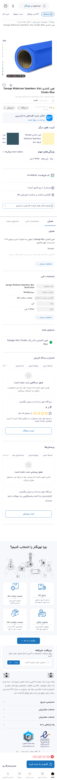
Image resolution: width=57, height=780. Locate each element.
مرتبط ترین (47, 366)
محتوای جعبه (12, 221)
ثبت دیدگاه (28, 430)
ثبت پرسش (28, 513)
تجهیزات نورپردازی (40, 22)
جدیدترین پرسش (17, 455)
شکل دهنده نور (24, 22)
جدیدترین (20, 366)
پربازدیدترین (33, 366)
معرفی (50, 221)
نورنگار (52, 22)
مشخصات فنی (32, 221)
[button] (11, 85)
